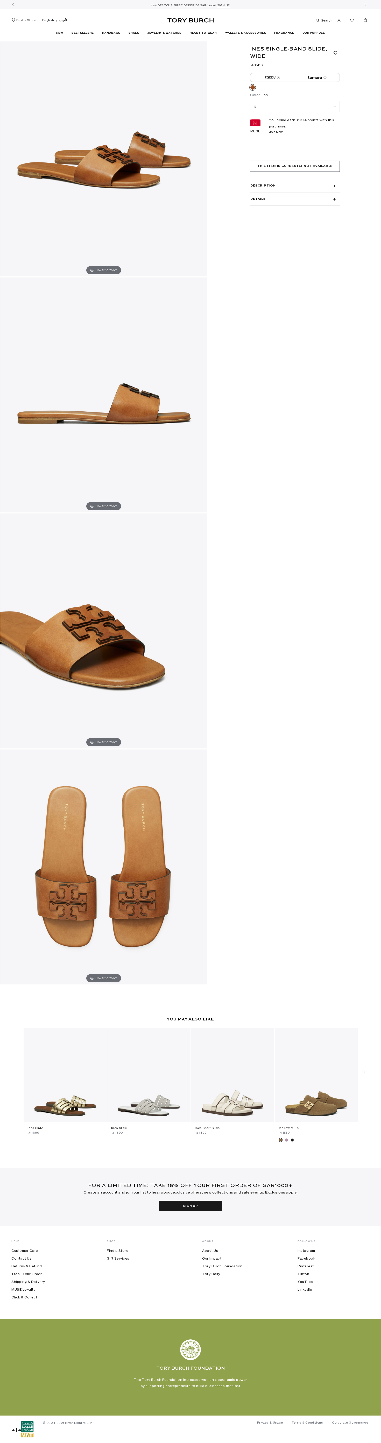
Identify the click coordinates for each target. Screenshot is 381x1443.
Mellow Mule (289, 1128)
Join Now (276, 132)
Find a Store (26, 20)
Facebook (306, 1258)
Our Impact (211, 1258)
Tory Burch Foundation (222, 1266)
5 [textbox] (255, 106)
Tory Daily (211, 1274)
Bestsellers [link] (83, 33)
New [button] (59, 33)
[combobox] (295, 106)
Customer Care (24, 1250)
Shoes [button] (134, 33)
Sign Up (190, 1206)
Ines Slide (35, 1128)
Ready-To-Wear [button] (203, 33)
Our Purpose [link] (313, 33)
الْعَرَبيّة (63, 20)
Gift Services (118, 1258)
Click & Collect (24, 1297)
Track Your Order (26, 1274)
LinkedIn (305, 1289)
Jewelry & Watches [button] (164, 33)
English (48, 20)
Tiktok (303, 1274)
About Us (210, 1250)
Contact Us (21, 1258)
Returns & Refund (26, 1266)
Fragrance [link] (284, 33)
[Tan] (252, 88)
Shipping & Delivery (28, 1282)
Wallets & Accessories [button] (245, 33)
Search (326, 20)
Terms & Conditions (307, 1422)
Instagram (306, 1250)
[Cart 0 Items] (363, 21)
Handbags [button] (111, 33)
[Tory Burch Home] (191, 19)
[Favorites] (352, 21)
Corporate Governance (350, 1422)
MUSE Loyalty (23, 1289)
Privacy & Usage (270, 1422)
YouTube (305, 1282)
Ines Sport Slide (207, 1128)
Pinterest (306, 1266)
